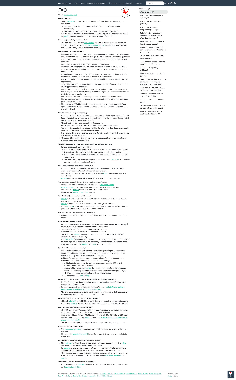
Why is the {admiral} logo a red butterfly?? (152, 16)
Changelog (129, 3)
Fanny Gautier (73, 376)
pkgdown (171, 376)
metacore (109, 355)
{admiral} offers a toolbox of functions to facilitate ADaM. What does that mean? (151, 35)
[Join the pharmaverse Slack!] (165, 3)
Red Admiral (89, 43)
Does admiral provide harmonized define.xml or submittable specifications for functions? (153, 81)
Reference (91, 3)
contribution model (80, 334)
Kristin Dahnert (143, 374)
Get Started (79, 3)
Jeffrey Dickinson (155, 374)
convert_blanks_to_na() (112, 348)
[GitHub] (171, 3)
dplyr (125, 343)
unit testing (84, 276)
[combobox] (155, 3)
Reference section (107, 185)
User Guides (100, 3)
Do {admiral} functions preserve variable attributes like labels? (152, 106)
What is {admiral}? (147, 12)
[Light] (175, 3)
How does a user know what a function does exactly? (152, 42)
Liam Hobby (83, 376)
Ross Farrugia (63, 376)
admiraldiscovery (67, 187)
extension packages (96, 45)
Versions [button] (138, 3)
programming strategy (73, 329)
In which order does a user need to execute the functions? (152, 63)
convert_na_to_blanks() (72, 350)
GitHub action (68, 239)
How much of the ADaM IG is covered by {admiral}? (151, 95)
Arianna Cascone (131, 374)
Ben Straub (108, 376)
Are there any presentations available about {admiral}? (151, 112)
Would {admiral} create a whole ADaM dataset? (152, 57)
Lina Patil (100, 376)
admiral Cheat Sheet (81, 192)
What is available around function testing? (153, 74)
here (95, 244)
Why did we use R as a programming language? (149, 28)
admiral (61, 3)
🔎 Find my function (116, 3)
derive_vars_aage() (79, 149)
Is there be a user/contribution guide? (152, 101)
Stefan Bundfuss (119, 374)
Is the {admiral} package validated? (149, 69)
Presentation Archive (72, 367)
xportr (63, 358)
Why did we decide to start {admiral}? (150, 22)
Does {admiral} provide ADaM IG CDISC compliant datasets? (152, 89)
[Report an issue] (168, 3)
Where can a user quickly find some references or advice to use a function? (153, 49)
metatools (118, 355)
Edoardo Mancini (107, 374)
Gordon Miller (92, 376)
